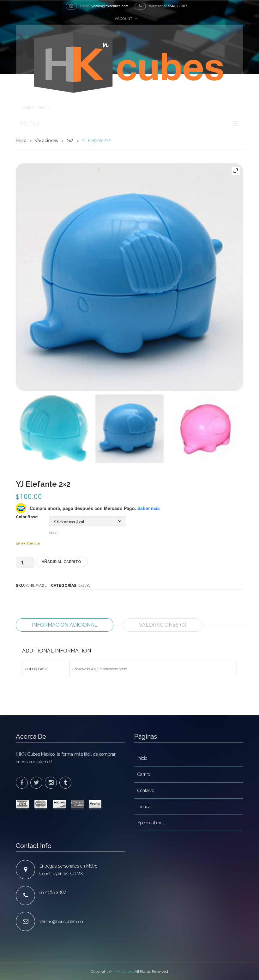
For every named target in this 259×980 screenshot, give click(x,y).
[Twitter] (36, 783)
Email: (85, 6)
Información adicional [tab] (64, 625)
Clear (53, 532)
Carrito (143, 774)
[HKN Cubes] (129, 62)
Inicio (21, 140)
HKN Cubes (122, 971)
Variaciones (46, 140)
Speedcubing (150, 822)
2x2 (70, 140)
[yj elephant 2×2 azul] (129, 277)
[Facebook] (22, 783)
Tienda (144, 806)
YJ (88, 585)
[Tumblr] (65, 783)
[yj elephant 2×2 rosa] (205, 428)
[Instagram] (51, 783)
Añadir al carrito (61, 562)
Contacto (145, 790)
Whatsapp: (158, 6)
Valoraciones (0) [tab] (162, 625)
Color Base (27, 517)
